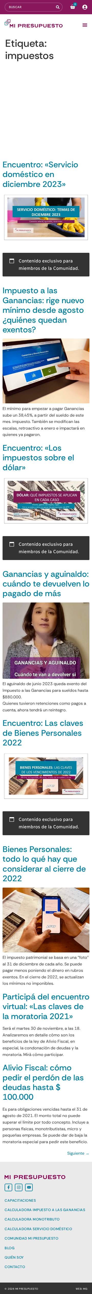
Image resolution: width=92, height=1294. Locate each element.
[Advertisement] (46, 111)
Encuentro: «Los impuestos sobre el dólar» (38, 458)
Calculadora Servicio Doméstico (38, 1229)
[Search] (59, 7)
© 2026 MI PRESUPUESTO (21, 1288)
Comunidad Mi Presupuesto (31, 1238)
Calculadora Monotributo (32, 1219)
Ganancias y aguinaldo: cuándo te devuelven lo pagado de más (46, 584)
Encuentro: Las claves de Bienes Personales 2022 (43, 733)
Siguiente (78, 1153)
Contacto (15, 1266)
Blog (10, 1248)
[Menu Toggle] (84, 24)
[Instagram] (18, 1187)
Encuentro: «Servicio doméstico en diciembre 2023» (40, 174)
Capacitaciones (20, 1200)
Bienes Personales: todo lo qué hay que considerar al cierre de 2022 (44, 864)
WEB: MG (82, 1288)
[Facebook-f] (8, 1187)
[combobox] (30, 7)
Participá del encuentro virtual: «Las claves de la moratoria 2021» (46, 1006)
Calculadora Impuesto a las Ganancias (45, 1210)
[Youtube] (29, 1187)
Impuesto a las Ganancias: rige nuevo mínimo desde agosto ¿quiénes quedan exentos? (43, 310)
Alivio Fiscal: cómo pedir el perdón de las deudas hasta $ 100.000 (43, 1082)
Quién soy (14, 1257)
